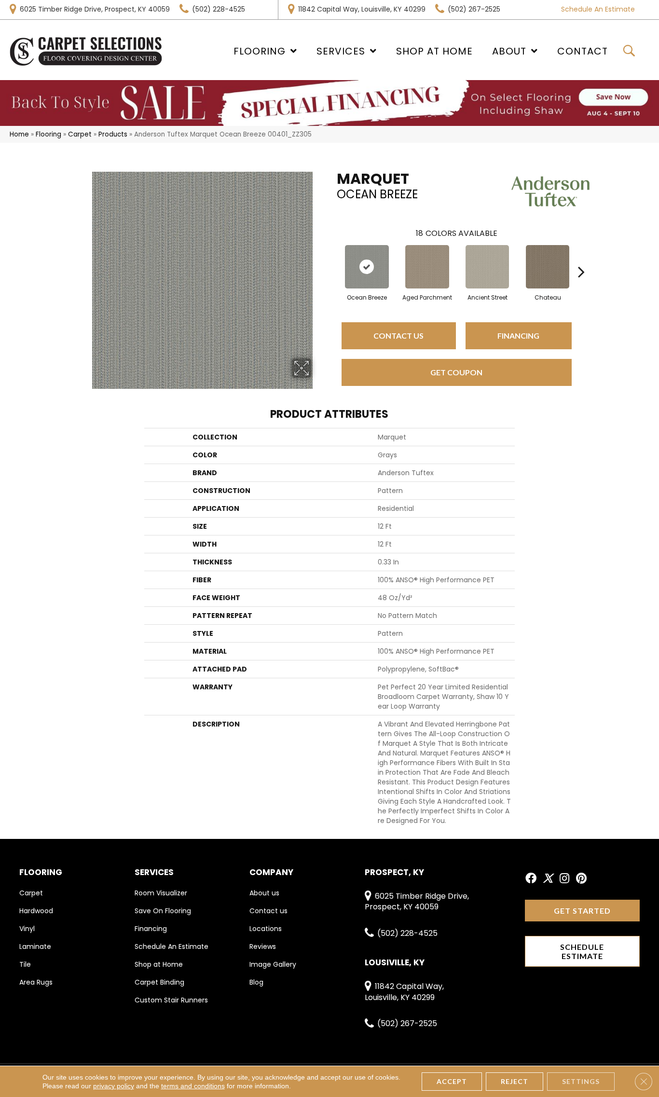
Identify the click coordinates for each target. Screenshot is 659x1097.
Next (581, 257)
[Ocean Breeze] (367, 267)
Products (112, 134)
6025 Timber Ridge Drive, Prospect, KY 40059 (95, 9)
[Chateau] (547, 267)
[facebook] (530, 879)
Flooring (48, 134)
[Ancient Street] (487, 267)
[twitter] (547, 879)
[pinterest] (581, 879)
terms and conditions (193, 1086)
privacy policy (113, 1086)
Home (19, 134)
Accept (452, 1081)
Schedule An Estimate (598, 9)
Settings (581, 1081)
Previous (332, 257)
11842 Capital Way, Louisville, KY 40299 (362, 9)
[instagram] (564, 879)
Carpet (80, 134)
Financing (518, 335)
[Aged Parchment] (427, 267)
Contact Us (398, 335)
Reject (514, 1081)
